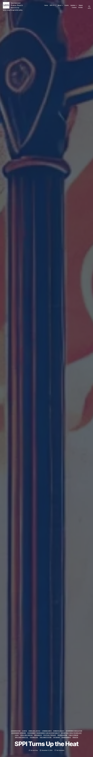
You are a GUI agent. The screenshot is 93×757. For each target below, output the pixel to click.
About (59, 5)
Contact (74, 7)
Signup (81, 5)
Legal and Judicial (26, 735)
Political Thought (49, 735)
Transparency (66, 737)
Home (46, 5)
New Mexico (38, 735)
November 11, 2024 (47, 750)
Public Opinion (73, 735)
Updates (72, 5)
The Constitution (45, 737)
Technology (34, 737)
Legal (17, 735)
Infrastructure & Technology (71, 733)
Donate (80, 7)
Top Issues (56, 737)
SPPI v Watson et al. (21, 737)
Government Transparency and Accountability (43, 733)
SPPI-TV (52, 5)
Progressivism (62, 735)
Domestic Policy (58, 731)
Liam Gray (35, 750)
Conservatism (15, 731)
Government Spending (18, 733)
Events (67, 5)
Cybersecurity (47, 731)
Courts (24, 731)
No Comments (60, 750)
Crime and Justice (34, 731)
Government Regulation (74, 731)
